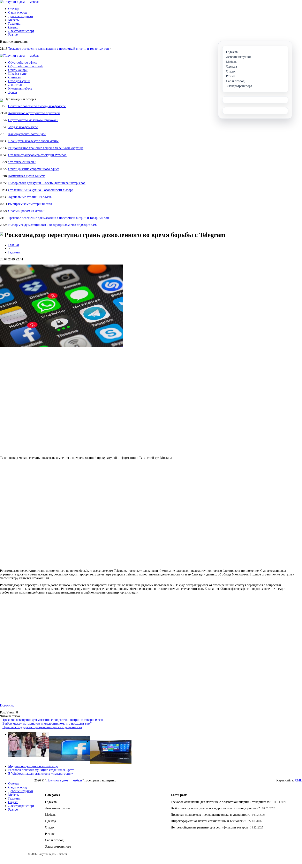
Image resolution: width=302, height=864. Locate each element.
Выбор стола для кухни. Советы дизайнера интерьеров (46, 183)
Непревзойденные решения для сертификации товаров (209, 827)
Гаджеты (14, 23)
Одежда (13, 8)
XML (298, 780)
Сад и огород (17, 12)
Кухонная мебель (20, 88)
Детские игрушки (20, 16)
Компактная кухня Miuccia (26, 176)
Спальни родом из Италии (26, 211)
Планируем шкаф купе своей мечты (33, 141)
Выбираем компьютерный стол (30, 204)
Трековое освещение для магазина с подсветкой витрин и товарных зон (58, 48)
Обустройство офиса (22, 62)
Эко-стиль (15, 84)
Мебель (13, 20)
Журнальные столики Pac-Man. (30, 197)
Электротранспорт (21, 31)
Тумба (12, 92)
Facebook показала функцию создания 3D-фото (41, 770)
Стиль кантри (18, 70)
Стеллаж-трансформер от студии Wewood (37, 155)
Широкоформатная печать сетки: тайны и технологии (208, 821)
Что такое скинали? (22, 162)
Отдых (13, 27)
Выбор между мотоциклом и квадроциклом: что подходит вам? (52, 225)
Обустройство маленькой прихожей (33, 120)
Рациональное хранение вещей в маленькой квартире (45, 148)
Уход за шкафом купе (23, 127)
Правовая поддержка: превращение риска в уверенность (42, 727)
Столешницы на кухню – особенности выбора (40, 190)
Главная (13, 245)
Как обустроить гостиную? (27, 134)
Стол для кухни (19, 81)
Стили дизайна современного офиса (33, 169)
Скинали (14, 77)
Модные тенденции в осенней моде (33, 766)
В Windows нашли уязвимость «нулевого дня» (40, 773)
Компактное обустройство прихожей (34, 113)
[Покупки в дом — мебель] (19, 1)
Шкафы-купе (17, 73)
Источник (7, 705)
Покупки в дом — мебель (64, 780)
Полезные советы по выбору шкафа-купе (37, 106)
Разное (13, 34)
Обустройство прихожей (25, 66)
